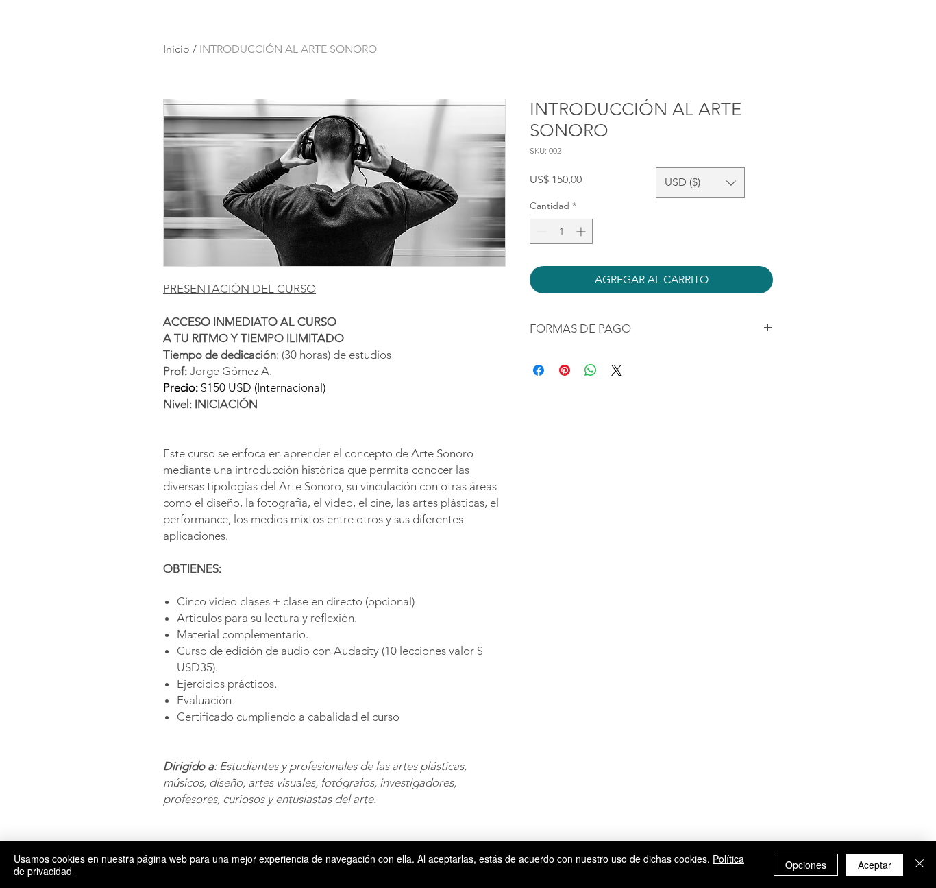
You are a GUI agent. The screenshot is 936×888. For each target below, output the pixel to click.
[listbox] (700, 182)
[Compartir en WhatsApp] (590, 370)
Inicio (176, 49)
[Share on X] (616, 370)
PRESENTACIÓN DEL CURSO (239, 289)
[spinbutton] (561, 231)
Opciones (805, 865)
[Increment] (582, 231)
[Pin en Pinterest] (564, 370)
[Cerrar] (919, 864)
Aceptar (874, 865)
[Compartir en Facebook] (538, 370)
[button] (700, 182)
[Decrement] (540, 231)
